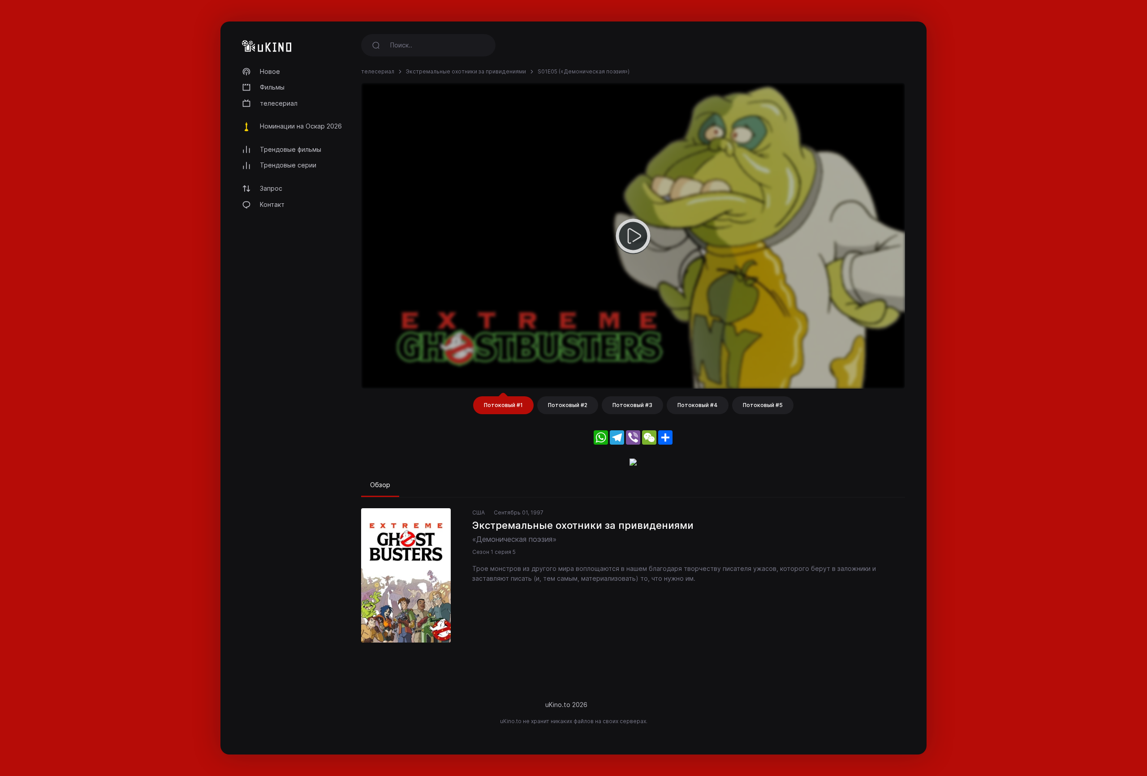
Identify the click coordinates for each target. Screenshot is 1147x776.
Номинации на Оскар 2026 (301, 126)
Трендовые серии (288, 165)
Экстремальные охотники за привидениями (466, 71)
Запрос (271, 188)
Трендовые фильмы (290, 149)
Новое (270, 71)
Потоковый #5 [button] (763, 405)
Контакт (272, 204)
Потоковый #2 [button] (567, 405)
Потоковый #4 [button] (697, 405)
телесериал (279, 103)
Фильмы (272, 87)
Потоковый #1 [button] (503, 405)
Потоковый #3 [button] (632, 405)
